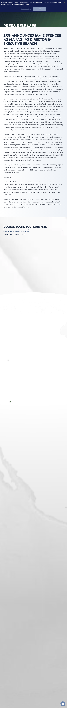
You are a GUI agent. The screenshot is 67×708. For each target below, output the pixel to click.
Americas (7, 234)
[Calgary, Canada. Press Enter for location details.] (11, 360)
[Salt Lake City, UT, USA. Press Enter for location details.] (14, 401)
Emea (17, 234)
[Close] (64, 3)
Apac (24, 234)
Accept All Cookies (39, 9)
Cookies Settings (26, 9)
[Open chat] (62, 703)
